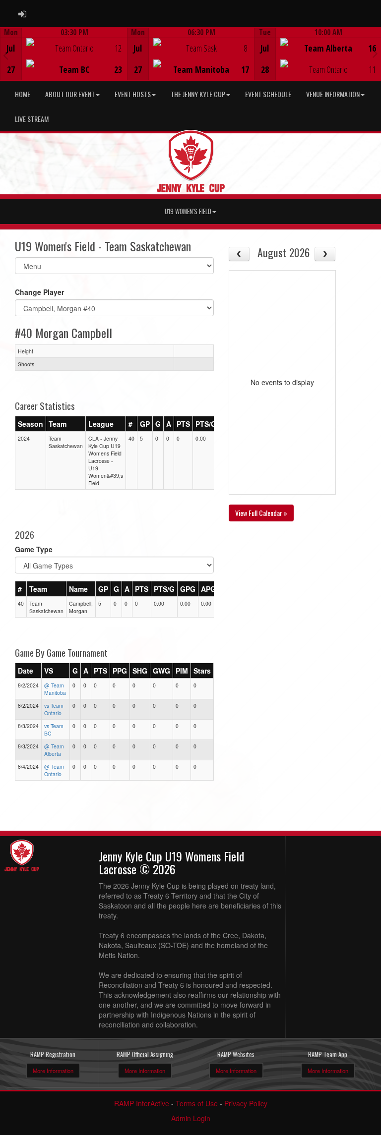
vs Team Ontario (54, 709)
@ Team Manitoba (55, 688)
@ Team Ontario (54, 770)
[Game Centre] (64, 61)
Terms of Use (197, 1103)
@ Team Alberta (54, 749)
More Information (53, 1071)
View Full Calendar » (261, 513)
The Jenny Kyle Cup (198, 94)
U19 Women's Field (188, 211)
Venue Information (333, 94)
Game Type (34, 549)
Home (22, 94)
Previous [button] (5, 55)
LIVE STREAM (32, 119)
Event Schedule (268, 94)
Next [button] (375, 53)
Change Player (39, 292)
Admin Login (190, 1118)
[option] (63, 54)
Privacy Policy (245, 1103)
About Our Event (70, 94)
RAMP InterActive (141, 1103)
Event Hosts (133, 94)
